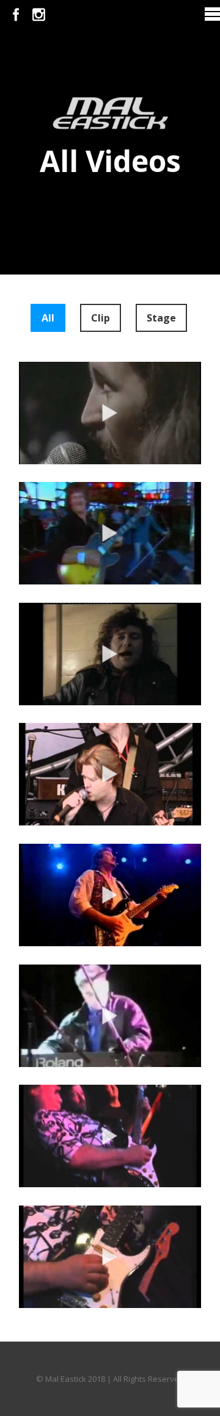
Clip (100, 318)
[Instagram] (38, 15)
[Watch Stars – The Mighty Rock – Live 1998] (110, 774)
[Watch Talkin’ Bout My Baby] (110, 1136)
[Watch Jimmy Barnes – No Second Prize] (110, 654)
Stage (161, 318)
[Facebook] (16, 15)
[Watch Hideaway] (110, 1016)
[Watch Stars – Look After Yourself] (110, 413)
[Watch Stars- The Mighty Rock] (110, 533)
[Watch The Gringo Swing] (110, 1257)
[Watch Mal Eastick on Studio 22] (110, 895)
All (48, 318)
